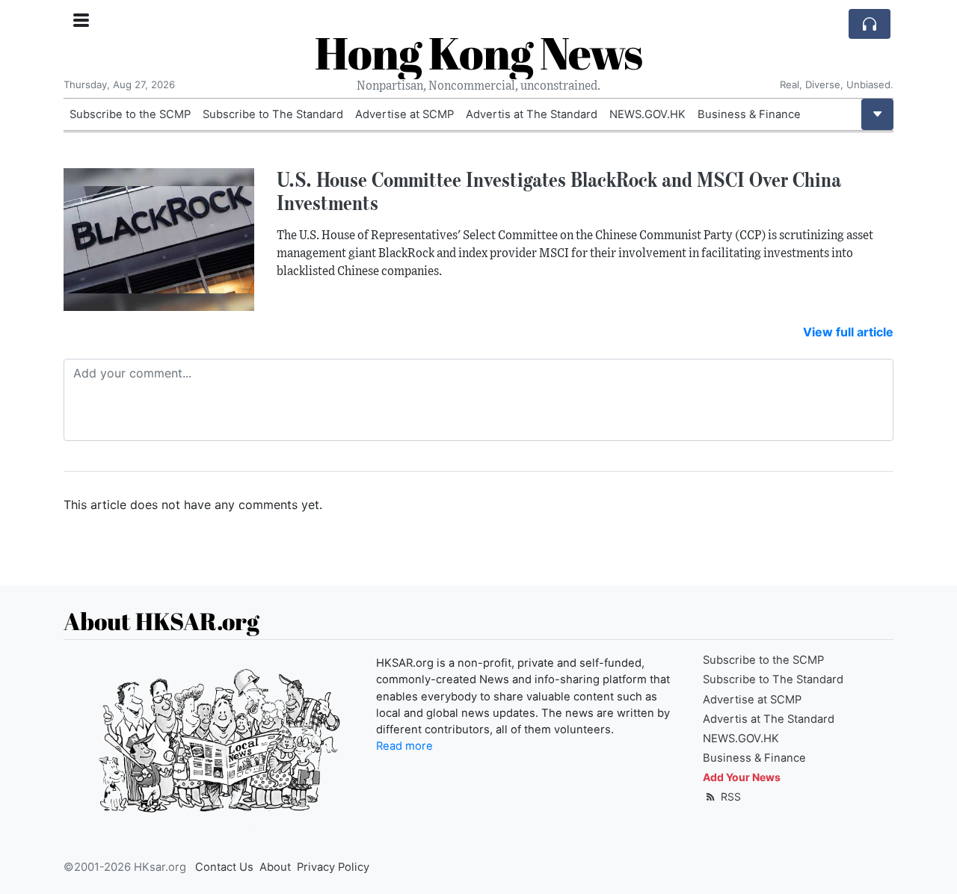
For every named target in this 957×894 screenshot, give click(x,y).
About (275, 867)
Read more (404, 746)
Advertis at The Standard (531, 114)
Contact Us (224, 867)
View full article (848, 331)
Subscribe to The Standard (273, 114)
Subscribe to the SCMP (130, 114)
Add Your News (742, 777)
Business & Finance (749, 114)
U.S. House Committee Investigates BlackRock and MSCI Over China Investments (559, 191)
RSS (729, 796)
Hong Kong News (478, 52)
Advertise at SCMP (404, 114)
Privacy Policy (333, 867)
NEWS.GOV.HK (647, 114)
